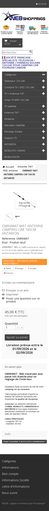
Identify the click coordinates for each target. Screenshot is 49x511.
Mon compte (42, 4)
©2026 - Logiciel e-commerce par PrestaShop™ (23, 503)
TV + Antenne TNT (14, 93)
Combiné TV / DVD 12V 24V (19, 87)
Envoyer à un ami (17, 290)
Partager (20, 268)
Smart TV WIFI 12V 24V (16, 100)
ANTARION (10, 144)
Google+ (33, 268)
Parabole (9, 119)
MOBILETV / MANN (14, 150)
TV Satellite (10, 106)
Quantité (11, 323)
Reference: (9, 238)
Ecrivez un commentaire (18, 282)
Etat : (5, 242)
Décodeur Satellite (14, 125)
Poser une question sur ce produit (23, 300)
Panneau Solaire (13, 131)
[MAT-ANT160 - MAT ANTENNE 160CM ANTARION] (9, 217)
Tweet (8, 268)
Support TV (10, 137)
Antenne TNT (11, 112)
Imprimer (12, 294)
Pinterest (9, 273)
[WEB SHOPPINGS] (24, 16)
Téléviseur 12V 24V (14, 81)
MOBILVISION (12, 156)
